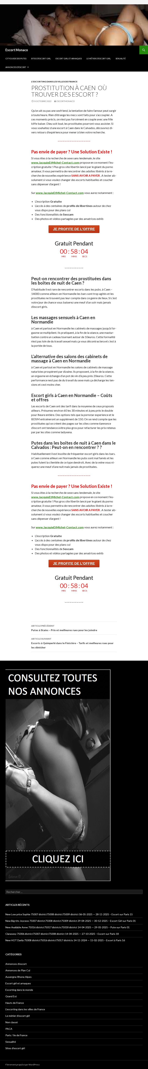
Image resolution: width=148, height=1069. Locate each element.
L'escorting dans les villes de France (54, 81)
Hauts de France (14, 1002)
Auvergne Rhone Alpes (18, 976)
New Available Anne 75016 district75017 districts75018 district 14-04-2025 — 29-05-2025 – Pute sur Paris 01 (67, 927)
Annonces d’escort (15, 67)
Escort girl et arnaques (69, 58)
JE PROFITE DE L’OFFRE (74, 229)
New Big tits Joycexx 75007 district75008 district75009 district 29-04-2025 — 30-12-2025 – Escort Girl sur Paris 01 (70, 920)
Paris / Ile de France (16, 1035)
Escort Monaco (16, 50)
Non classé (11, 1022)
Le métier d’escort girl (98, 58)
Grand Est (11, 996)
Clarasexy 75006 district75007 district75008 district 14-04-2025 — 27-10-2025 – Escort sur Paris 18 (62, 933)
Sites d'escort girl (15, 1048)
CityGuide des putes (15, 58)
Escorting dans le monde (19, 989)
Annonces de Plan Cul (17, 970)
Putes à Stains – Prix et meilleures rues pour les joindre (64, 628)
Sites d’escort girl (41, 58)
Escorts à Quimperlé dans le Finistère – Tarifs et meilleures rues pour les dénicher (72, 643)
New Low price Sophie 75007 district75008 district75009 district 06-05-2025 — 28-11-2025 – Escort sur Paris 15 (69, 914)
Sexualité (121, 58)
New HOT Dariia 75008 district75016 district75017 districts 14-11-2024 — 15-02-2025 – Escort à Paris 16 (65, 940)
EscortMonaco (65, 101)
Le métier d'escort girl (17, 1015)
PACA (8, 1028)
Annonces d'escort (16, 963)
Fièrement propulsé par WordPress (22, 1064)
